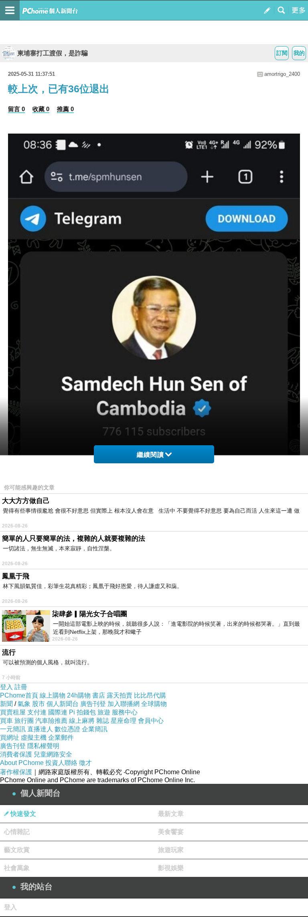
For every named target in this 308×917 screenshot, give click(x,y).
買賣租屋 (13, 712)
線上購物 (52, 695)
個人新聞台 (63, 703)
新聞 (6, 703)
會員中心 (151, 720)
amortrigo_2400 (282, 74)
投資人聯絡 (61, 762)
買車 (6, 720)
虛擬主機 (34, 737)
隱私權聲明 (43, 746)
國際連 (57, 712)
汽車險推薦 (51, 720)
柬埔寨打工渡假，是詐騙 (52, 53)
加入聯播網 (123, 703)
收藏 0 (40, 108)
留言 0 (16, 108)
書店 (98, 695)
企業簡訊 (94, 729)
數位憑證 (67, 729)
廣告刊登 (93, 703)
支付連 (37, 712)
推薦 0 (65, 108)
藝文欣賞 (17, 849)
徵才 (85, 762)
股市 (38, 703)
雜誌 (102, 720)
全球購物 (154, 703)
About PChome (22, 762)
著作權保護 (16, 772)
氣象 (24, 703)
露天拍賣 (119, 695)
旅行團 (24, 720)
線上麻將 (82, 720)
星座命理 (123, 720)
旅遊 (103, 712)
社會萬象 (17, 867)
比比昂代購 (150, 695)
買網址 (9, 737)
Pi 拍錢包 (82, 712)
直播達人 (40, 729)
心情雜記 (17, 831)
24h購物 (79, 695)
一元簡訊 (13, 729)
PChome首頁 (19, 695)
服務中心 (125, 712)
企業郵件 (61, 737)
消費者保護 (16, 754)
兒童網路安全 (53, 754)
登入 (6, 687)
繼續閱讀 (150, 454)
